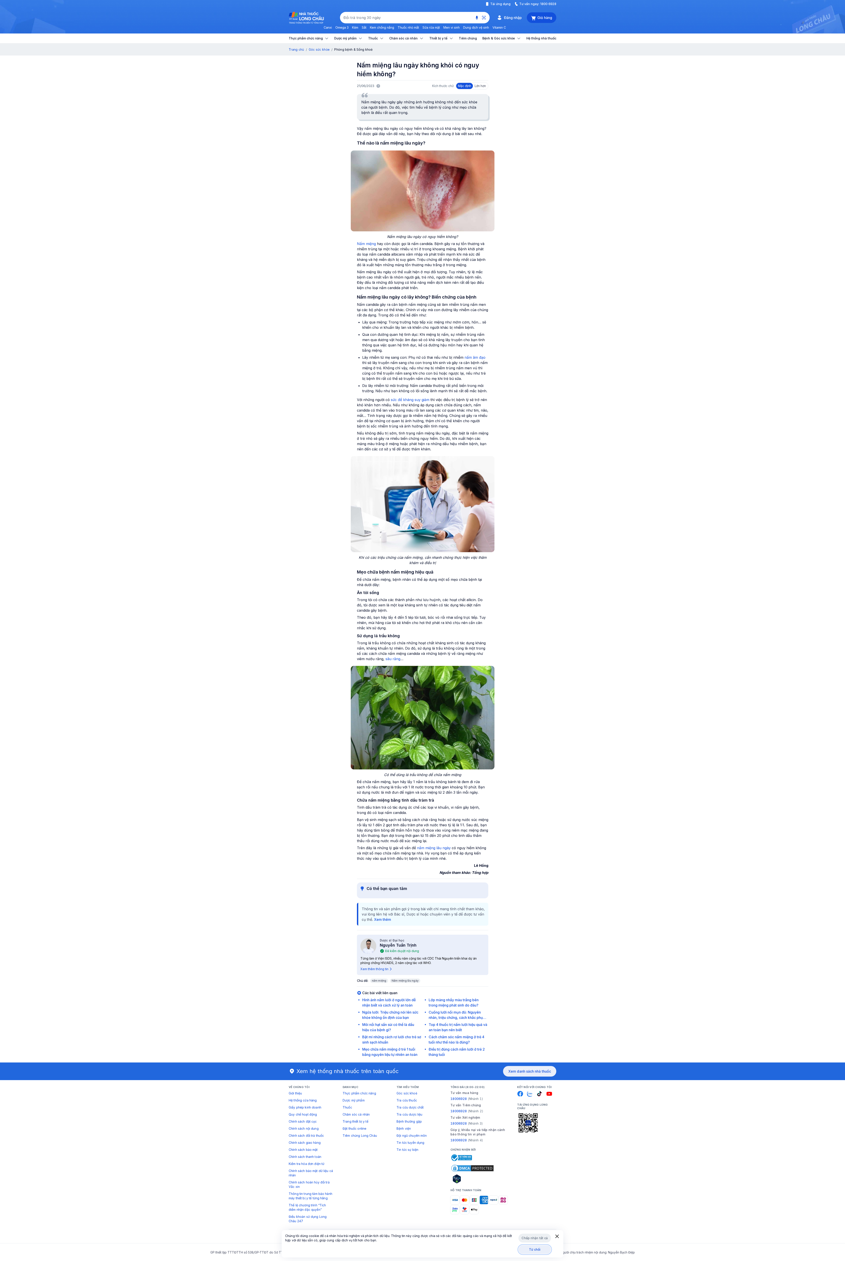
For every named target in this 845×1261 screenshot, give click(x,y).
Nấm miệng (366, 243)
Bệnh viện (404, 1128)
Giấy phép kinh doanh (305, 1107)
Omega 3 (342, 27)
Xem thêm (382, 919)
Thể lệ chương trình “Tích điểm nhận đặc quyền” (307, 1207)
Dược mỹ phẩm (354, 1100)
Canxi (328, 27)
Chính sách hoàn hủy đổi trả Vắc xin (309, 1184)
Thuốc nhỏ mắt (408, 27)
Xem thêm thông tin (374, 969)
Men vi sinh (451, 27)
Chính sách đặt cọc (303, 1121)
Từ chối (535, 1249)
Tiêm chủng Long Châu (360, 1135)
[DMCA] (472, 1168)
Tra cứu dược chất (410, 1107)
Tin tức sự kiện (407, 1149)
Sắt (364, 27)
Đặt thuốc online (354, 1128)
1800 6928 (548, 4)
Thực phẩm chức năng (359, 1093)
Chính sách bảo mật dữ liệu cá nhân (311, 1173)
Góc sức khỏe (319, 49)
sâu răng (393, 659)
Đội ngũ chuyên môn (412, 1135)
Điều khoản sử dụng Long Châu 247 (308, 1219)
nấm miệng (379, 980)
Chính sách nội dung (304, 1128)
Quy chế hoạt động (303, 1114)
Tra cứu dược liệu (409, 1114)
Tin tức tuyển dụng (410, 1142)
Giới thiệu (295, 1093)
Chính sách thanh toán (305, 1157)
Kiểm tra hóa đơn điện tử (306, 1164)
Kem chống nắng (382, 27)
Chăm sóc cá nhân (356, 1114)
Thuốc (347, 1107)
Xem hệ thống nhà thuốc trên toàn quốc (348, 1071)
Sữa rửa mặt (431, 27)
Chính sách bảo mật (303, 1149)
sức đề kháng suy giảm (410, 399)
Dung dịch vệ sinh (476, 27)
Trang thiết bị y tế (355, 1121)
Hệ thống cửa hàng (303, 1100)
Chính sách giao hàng (305, 1142)
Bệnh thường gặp (409, 1121)
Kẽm (355, 27)
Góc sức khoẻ (407, 1093)
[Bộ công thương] (461, 1157)
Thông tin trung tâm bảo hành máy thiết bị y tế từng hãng (310, 1196)
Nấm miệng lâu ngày (405, 980)
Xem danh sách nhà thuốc (529, 1071)
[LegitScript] (472, 1178)
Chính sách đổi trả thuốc (306, 1135)
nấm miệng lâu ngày (434, 848)
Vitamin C (499, 27)
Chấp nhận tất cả (535, 1238)
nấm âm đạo (475, 357)
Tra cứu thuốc (407, 1100)
